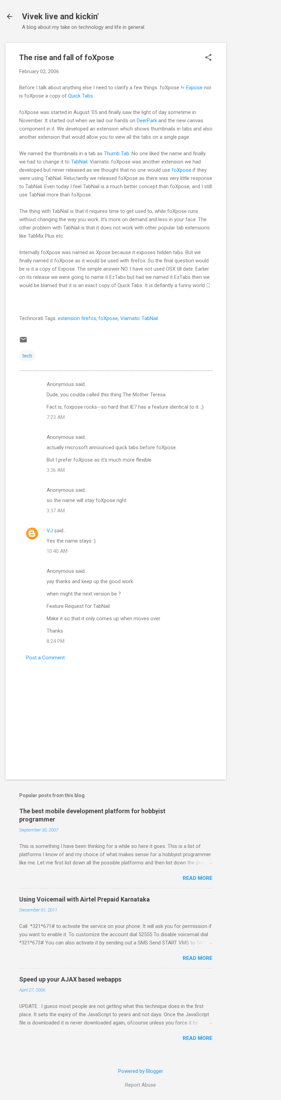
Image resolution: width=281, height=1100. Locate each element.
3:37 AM (56, 511)
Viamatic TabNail (139, 318)
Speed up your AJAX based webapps (70, 979)
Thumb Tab (116, 153)
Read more (197, 878)
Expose (194, 87)
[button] (208, 58)
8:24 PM (55, 641)
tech (27, 356)
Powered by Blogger (140, 1071)
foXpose (182, 170)
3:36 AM (56, 470)
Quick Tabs (80, 96)
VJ (50, 531)
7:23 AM (56, 417)
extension (69, 318)
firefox (88, 318)
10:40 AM (57, 551)
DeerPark (147, 120)
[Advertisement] (254, 146)
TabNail (79, 162)
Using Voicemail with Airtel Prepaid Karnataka (84, 899)
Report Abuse (140, 1085)
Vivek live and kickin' (60, 16)
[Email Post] (23, 342)
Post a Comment (45, 658)
